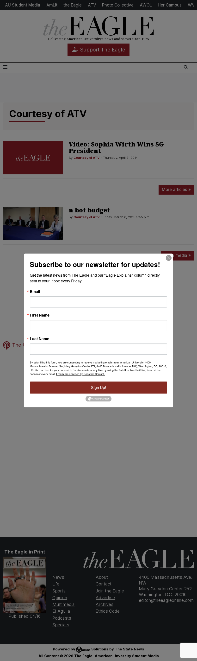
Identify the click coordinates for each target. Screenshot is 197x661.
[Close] (169, 258)
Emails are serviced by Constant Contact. (80, 374)
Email (35, 291)
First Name (39, 315)
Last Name (39, 339)
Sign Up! (98, 387)
